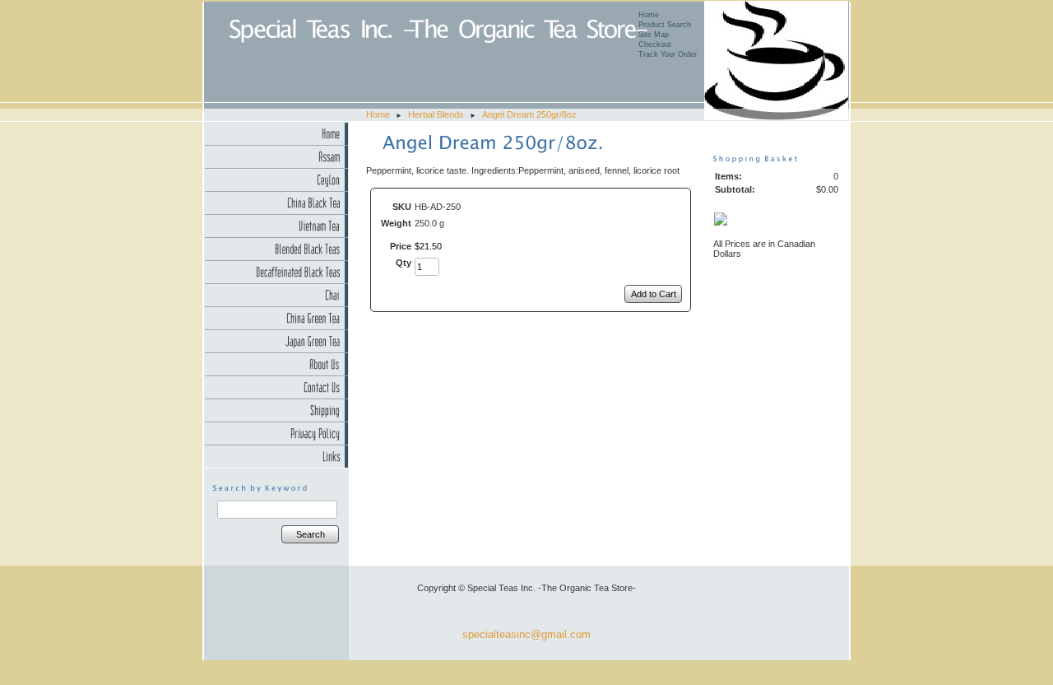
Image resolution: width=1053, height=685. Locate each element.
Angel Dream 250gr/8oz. (530, 114)
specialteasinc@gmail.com (526, 634)
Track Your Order (667, 54)
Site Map (653, 34)
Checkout (654, 44)
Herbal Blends (436, 114)
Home (648, 15)
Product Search (664, 25)
